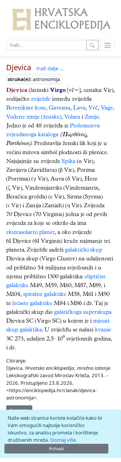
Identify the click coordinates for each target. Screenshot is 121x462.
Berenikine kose (26, 108)
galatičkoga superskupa (83, 313)
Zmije (92, 117)
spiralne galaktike (44, 295)
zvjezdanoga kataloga (32, 135)
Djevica (18, 67)
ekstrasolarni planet (30, 233)
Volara (72, 117)
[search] (107, 45)
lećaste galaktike (32, 304)
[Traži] (92, 45)
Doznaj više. (63, 439)
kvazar (103, 330)
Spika (68, 162)
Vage (107, 108)
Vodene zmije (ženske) (33, 117)
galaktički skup (83, 250)
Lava (79, 108)
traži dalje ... (50, 68)
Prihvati (56, 448)
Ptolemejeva (85, 126)
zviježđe (41, 100)
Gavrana (59, 108)
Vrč (93, 108)
